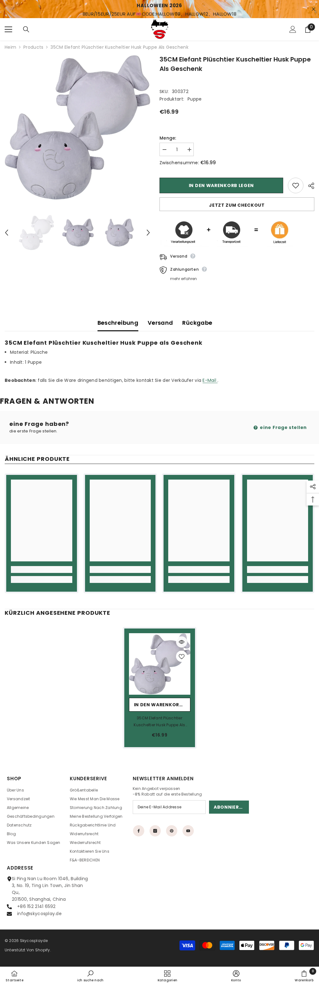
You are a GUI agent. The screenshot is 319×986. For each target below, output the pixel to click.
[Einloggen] (292, 29)
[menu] (8, 29)
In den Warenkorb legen (221, 185)
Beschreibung (118, 323)
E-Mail (209, 380)
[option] (77, 127)
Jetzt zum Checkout (237, 205)
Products (33, 47)
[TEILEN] (308, 185)
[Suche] (26, 29)
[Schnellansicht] (181, 642)
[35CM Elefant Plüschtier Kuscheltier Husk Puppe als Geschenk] (159, 664)
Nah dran (313, 9)
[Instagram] (155, 831)
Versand (160, 323)
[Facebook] (139, 831)
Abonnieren (229, 807)
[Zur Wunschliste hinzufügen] (295, 185)
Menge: (168, 138)
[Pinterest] (172, 831)
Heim (10, 47)
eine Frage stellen (283, 427)
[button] (6, 232)
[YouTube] (188, 831)
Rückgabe (197, 323)
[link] (41, 569)
